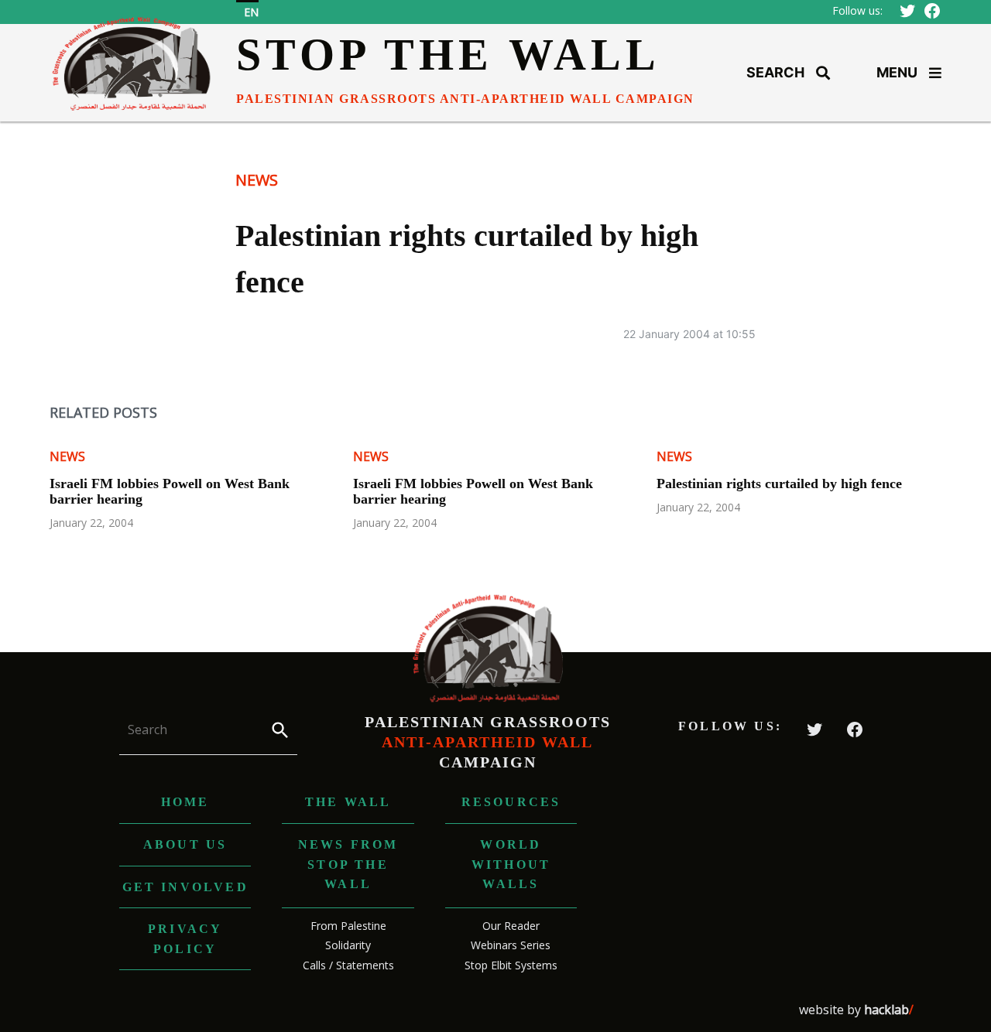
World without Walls (510, 864)
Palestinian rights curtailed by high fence (779, 483)
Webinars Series (510, 945)
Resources (511, 801)
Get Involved (185, 887)
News (256, 179)
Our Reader (511, 925)
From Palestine (348, 925)
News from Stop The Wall (348, 864)
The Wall (348, 801)
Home (185, 801)
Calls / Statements (348, 965)
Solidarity (348, 945)
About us (185, 844)
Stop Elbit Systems (511, 965)
